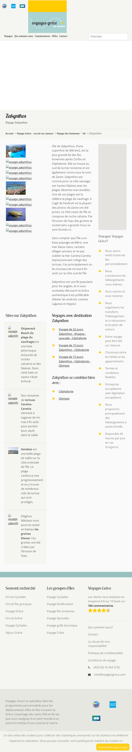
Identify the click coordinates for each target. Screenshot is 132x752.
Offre (55, 36)
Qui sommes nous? (100, 627)
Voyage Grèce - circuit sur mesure (35, 133)
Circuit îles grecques (19, 604)
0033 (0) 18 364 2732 (107, 667)
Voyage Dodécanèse (60, 604)
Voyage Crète (55, 633)
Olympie (64, 398)
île (84, 133)
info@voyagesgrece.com (110, 674)
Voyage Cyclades (16, 625)
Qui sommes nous (23, 36)
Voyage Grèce (14, 611)
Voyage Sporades (58, 618)
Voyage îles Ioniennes (68, 133)
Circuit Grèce (14, 618)
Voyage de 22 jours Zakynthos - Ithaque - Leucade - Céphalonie (72, 333)
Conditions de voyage (102, 660)
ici (120, 741)
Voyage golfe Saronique (62, 625)
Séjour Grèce (14, 633)
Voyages (8, 36)
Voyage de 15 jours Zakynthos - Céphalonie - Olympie (75, 361)
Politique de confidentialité (105, 653)
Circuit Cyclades (16, 597)
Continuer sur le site (112, 747)
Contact (63, 36)
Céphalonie (66, 391)
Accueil (9, 133)
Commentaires (42, 36)
